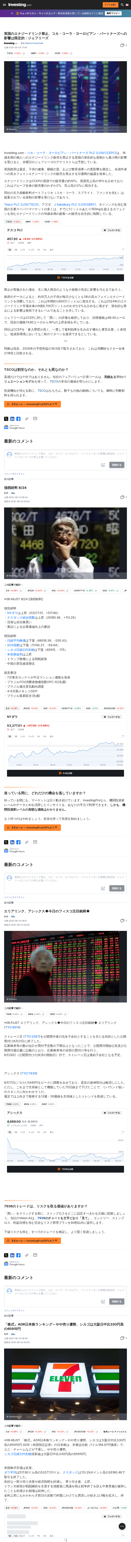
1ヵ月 (22, 250)
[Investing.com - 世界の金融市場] (20, 5)
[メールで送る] (35, 418)
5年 (44, 250)
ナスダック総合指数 (21, 617)
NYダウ (12, 613)
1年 (38, 250)
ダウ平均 (10, 1472)
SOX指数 (13, 645)
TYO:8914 (12, 1027)
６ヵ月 (31, 250)
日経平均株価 (16, 640)
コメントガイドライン (14, 474)
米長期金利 (15, 654)
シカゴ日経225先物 (20, 650)
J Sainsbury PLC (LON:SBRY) (75, 204)
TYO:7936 (28, 1073)
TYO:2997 (32, 1036)
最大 (52, 250)
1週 (15, 250)
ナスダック (70, 1472)
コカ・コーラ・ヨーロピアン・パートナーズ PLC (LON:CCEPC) (71, 153)
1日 (9, 250)
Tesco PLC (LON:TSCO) (21, 204)
